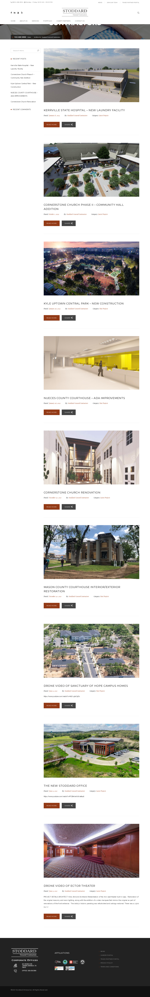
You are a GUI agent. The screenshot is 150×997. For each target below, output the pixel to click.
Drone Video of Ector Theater (69, 885)
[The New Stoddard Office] (91, 751)
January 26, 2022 (55, 309)
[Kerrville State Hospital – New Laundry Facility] (91, 75)
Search (38, 50)
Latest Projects (103, 115)
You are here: (20, 37)
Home (29, 37)
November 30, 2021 (55, 498)
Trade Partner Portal (130, 2)
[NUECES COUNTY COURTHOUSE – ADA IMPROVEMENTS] (91, 363)
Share (68, 124)
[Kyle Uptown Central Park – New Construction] (91, 268)
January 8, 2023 (54, 115)
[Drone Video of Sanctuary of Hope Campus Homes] (91, 651)
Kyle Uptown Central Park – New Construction (84, 303)
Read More (52, 124)
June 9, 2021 (53, 691)
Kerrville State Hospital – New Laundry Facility (84, 110)
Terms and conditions (110, 967)
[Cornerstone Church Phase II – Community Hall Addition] (91, 170)
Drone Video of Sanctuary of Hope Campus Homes (86, 685)
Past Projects (103, 309)
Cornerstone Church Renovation (23, 102)
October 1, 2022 (54, 214)
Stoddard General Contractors (77, 115)
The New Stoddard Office (65, 785)
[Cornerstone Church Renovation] (91, 457)
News (100, 2)
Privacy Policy (107, 963)
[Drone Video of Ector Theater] (91, 851)
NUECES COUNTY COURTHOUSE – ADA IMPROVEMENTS (84, 398)
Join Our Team (112, 2)
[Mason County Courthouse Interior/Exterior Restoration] (91, 552)
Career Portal (107, 955)
